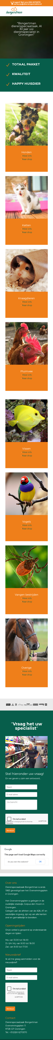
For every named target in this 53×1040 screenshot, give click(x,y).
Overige (26, 667)
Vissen (26, 448)
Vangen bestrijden (26, 594)
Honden (26, 152)
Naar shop (27, 159)
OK (40, 862)
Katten (26, 225)
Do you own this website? (18, 862)
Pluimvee (26, 371)
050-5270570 (34, 2)
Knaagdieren (26, 298)
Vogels (26, 521)
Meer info (27, 156)
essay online (6, 874)
